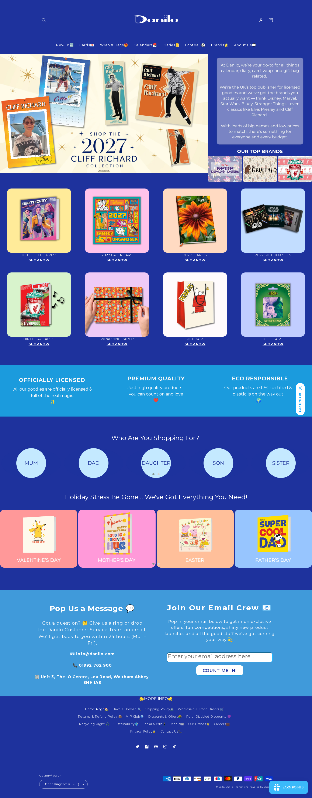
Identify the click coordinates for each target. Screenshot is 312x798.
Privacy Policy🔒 (143, 731)
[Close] (300, 388)
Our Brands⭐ (199, 724)
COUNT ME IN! (220, 670)
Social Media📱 (154, 724)
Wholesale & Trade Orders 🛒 (201, 709)
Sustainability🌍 (126, 724)
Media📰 (177, 724)
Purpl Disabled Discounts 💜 (208, 717)
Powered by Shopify (261, 786)
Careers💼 (222, 724)
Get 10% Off (300, 402)
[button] (44, 20)
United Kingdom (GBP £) (61, 784)
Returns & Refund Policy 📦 (100, 717)
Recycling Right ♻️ (94, 724)
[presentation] (201, 169)
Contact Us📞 (171, 731)
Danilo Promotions (237, 786)
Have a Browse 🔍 (126, 709)
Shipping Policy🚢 (159, 709)
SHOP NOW (39, 260)
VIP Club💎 (135, 717)
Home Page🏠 (96, 709)
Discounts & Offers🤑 (165, 717)
